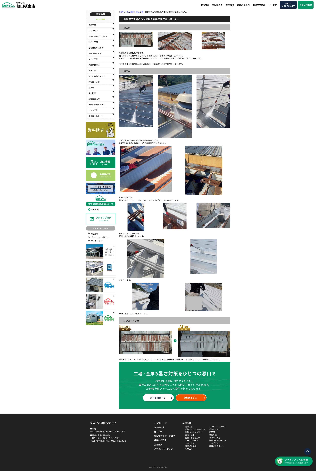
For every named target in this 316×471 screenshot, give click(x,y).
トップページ (160, 423)
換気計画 (92, 93)
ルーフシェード (95, 53)
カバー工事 (93, 42)
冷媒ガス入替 (94, 99)
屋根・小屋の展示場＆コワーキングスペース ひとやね (105, 436)
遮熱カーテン (94, 81)
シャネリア (93, 30)
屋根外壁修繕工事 (96, 47)
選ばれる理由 (243, 4)
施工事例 (230, 4)
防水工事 (92, 70)
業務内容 (205, 4)
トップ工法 (93, 110)
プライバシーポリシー (100, 237)
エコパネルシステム (97, 76)
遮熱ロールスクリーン (98, 36)
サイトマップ (96, 240)
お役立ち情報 (259, 4)
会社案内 (95, 209)
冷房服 (91, 87)
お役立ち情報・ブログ (164, 435)
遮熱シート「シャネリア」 (196, 429)
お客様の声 (217, 4)
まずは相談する (158, 397)
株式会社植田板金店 (101, 423)
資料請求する (190, 397)
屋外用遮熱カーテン (97, 104)
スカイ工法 (93, 59)
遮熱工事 (92, 25)
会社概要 (272, 4)
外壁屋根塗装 (94, 64)
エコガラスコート (96, 116)
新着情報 (95, 233)
